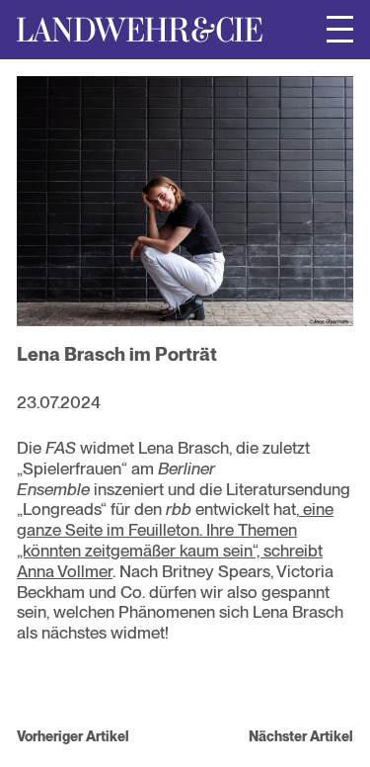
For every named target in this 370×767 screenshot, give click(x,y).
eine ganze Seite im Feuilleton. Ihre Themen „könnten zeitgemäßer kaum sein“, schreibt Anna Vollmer (175, 539)
